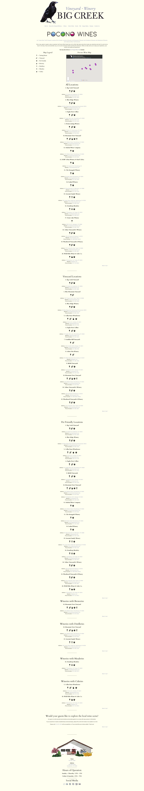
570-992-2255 (75, 203)
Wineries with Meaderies (97, 40)
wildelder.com (74, 261)
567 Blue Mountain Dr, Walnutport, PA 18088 (74, 188)
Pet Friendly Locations (62, 40)
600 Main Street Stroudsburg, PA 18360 (74, 176)
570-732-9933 (75, 263)
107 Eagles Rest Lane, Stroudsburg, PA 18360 (74, 118)
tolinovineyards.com (74, 237)
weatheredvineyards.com (74, 249)
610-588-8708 (75, 348)
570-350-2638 (75, 179)
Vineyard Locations (51, 40)
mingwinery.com (76, 131)
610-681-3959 (75, 97)
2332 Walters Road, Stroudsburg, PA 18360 (74, 142)
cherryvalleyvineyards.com (74, 201)
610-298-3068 (75, 301)
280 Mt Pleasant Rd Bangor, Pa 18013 (74, 236)
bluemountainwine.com (74, 299)
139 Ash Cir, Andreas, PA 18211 (74, 322)
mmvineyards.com (74, 371)
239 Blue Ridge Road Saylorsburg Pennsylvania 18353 (74, 106)
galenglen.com (74, 359)
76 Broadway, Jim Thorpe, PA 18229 (74, 260)
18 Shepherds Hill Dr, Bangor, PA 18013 (74, 369)
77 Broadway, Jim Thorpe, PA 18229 (74, 212)
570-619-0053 (75, 145)
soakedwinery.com (74, 189)
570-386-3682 (75, 360)
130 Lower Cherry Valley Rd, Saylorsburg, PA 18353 (74, 200)
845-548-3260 (75, 372)
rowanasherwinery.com (74, 167)
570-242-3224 (75, 121)
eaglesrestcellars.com (74, 119)
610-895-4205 (75, 109)
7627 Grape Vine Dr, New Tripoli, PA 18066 (74, 298)
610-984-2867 (75, 251)
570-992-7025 (75, 227)
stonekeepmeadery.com (74, 213)
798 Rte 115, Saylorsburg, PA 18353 (74, 130)
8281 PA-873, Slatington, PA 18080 (74, 224)
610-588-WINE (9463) (76, 239)
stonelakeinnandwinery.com (74, 225)
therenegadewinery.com (74, 178)
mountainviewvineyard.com (74, 143)
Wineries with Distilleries (85, 40)
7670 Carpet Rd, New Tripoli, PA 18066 (74, 248)
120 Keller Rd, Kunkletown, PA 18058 (74, 94)
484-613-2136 (75, 325)
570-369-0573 (75, 215)
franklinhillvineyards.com (74, 347)
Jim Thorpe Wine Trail (41, 40)
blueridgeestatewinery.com (74, 107)
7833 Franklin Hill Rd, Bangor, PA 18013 (74, 346)
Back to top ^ (105, 265)
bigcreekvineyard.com (74, 95)
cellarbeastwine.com (74, 323)
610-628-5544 (75, 133)
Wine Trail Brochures (75, 41)
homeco (70, 131)
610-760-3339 (75, 191)
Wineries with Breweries (73, 40)
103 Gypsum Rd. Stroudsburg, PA (74, 166)
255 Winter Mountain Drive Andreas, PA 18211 (74, 357)
